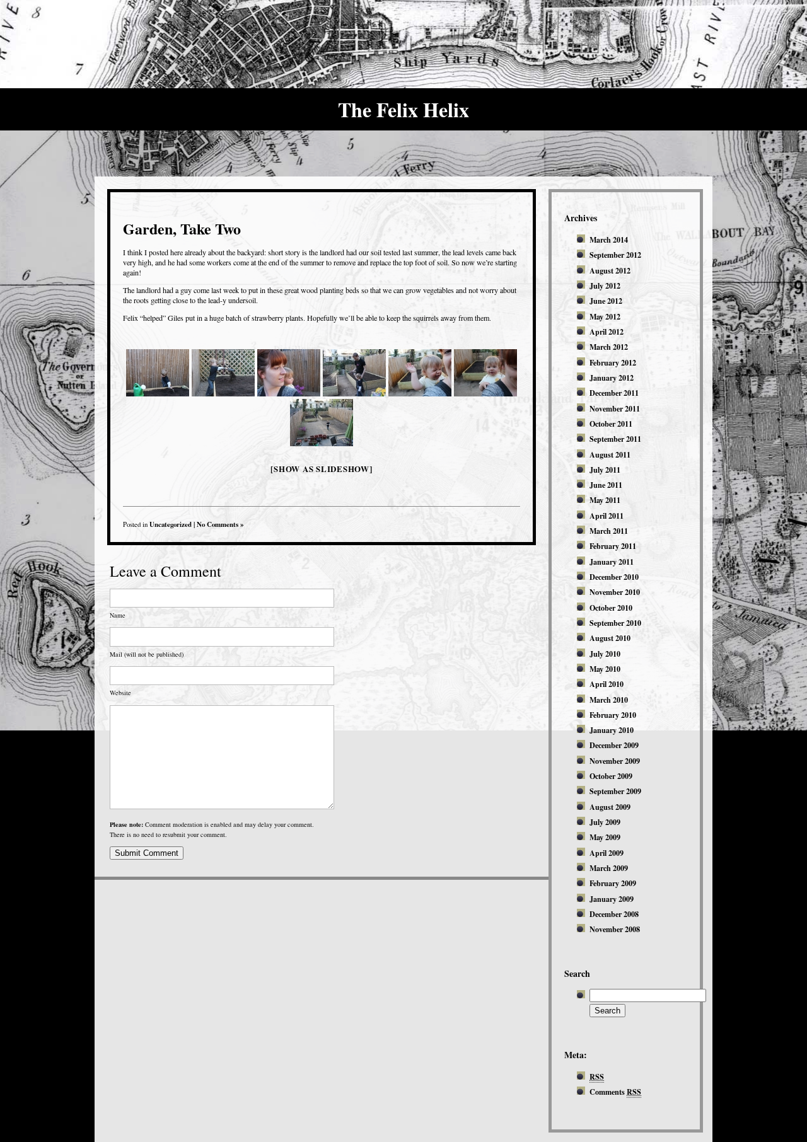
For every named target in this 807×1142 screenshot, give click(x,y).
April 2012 (606, 331)
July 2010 (604, 653)
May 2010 (604, 668)
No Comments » (220, 524)
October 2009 (610, 776)
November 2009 (614, 760)
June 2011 (605, 484)
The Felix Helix (403, 109)
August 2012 (609, 270)
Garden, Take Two (182, 228)
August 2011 (609, 454)
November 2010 (614, 591)
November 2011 (614, 408)
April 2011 (606, 515)
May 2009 (604, 837)
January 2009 (611, 898)
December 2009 (614, 745)
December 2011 (614, 392)
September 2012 (615, 254)
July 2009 (604, 822)
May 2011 (604, 499)
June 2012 (605, 300)
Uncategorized (170, 524)
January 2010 (611, 729)
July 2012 (604, 285)
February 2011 (612, 545)
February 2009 (612, 883)
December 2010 (614, 576)
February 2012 (612, 362)
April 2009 (606, 852)
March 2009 (608, 868)
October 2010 (610, 607)
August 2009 (609, 806)
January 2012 (611, 377)
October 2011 (610, 423)
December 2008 (614, 914)
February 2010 (612, 714)
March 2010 (608, 699)
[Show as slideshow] (321, 469)
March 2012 (608, 346)
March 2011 (608, 530)
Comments (615, 1091)
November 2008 (614, 929)
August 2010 (609, 637)
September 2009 (615, 791)
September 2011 (615, 438)
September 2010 (615, 622)
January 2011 (611, 561)
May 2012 (604, 316)
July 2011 (604, 469)
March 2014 (608, 239)
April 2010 (606, 683)
